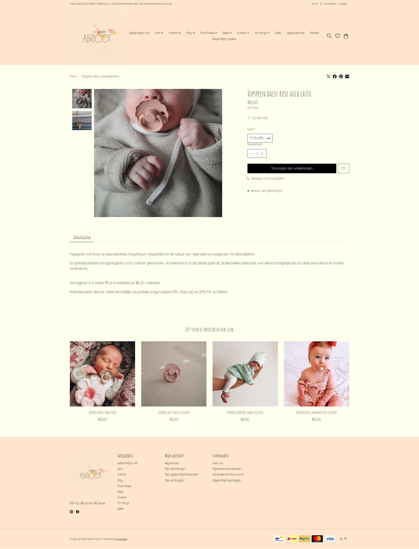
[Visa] (330, 539)
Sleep (120, 492)
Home (73, 76)
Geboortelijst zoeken (224, 39)
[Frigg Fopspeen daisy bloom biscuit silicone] (316, 373)
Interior (122, 474)
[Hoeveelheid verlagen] (252, 153)
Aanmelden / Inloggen (336, 3)
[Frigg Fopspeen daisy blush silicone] (173, 373)
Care (120, 469)
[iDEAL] (291, 539)
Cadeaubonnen (296, 33)
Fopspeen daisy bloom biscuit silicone (316, 412)
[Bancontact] (279, 539)
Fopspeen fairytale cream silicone (245, 412)
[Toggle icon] (329, 36)
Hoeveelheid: (254, 144)
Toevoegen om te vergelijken (268, 178)
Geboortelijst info (139, 33)
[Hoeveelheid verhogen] (262, 153)
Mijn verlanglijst (174, 480)
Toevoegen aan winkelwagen (292, 168)
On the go (123, 503)
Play (120, 480)
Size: (251, 129)
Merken (314, 33)
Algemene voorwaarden (227, 469)
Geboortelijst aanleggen (227, 480)
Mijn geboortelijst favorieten (182, 474)
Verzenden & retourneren (228, 474)
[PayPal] (304, 539)
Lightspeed (121, 539)
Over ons (218, 463)
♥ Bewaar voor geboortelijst (264, 191)
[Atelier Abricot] (97, 36)
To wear (122, 497)
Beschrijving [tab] (82, 237)
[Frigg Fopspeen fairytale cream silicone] (245, 373)
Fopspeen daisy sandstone (102, 412)
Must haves (124, 486)
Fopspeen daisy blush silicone (173, 412)
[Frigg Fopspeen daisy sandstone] (102, 373)
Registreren (172, 463)
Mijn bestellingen (175, 469)
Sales (278, 33)
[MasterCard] (317, 539)
